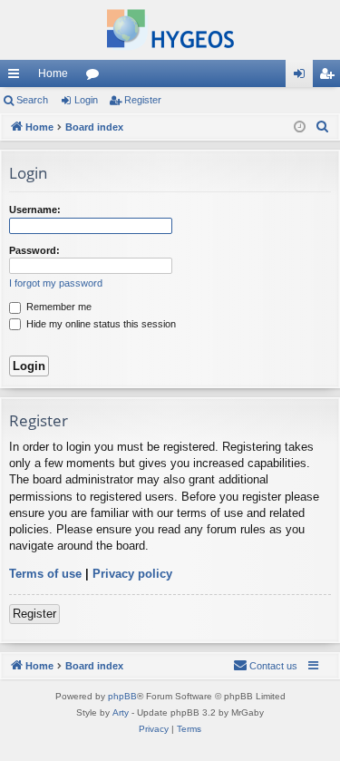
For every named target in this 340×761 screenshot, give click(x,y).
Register (142, 99)
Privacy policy (132, 574)
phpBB (122, 696)
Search (32, 99)
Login (86, 99)
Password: (34, 250)
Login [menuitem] (303, 77)
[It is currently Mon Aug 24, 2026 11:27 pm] (300, 127)
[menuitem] (323, 127)
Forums (96, 77)
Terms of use (45, 574)
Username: (35, 209)
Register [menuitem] (330, 77)
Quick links (17, 77)
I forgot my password (55, 283)
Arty (120, 712)
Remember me (58, 306)
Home (53, 73)
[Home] (170, 30)
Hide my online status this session (100, 323)
